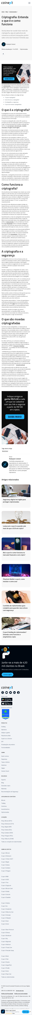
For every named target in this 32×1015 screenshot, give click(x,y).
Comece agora (7, 675)
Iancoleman (14, 234)
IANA (13, 304)
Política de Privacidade (7, 993)
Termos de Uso (20, 990)
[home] (7, 3)
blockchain (10, 223)
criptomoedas (7, 86)
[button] (29, 3)
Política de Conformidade (20, 993)
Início (3, 12)
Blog (7, 12)
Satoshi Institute (20, 365)
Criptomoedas (13, 12)
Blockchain (5, 451)
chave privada (10, 222)
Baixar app (25, 1012)
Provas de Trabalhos (18, 346)
